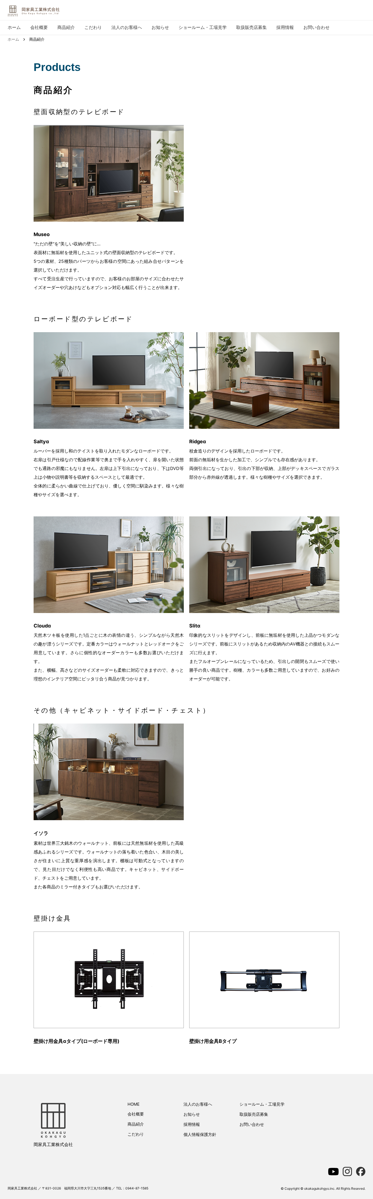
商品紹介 (66, 27)
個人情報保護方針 (199, 1134)
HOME (134, 1104)
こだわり (93, 27)
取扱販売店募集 (251, 27)
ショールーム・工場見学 (203, 27)
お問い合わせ (316, 27)
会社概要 (39, 27)
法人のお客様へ (126, 27)
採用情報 (285, 27)
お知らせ (160, 27)
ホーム (14, 27)
